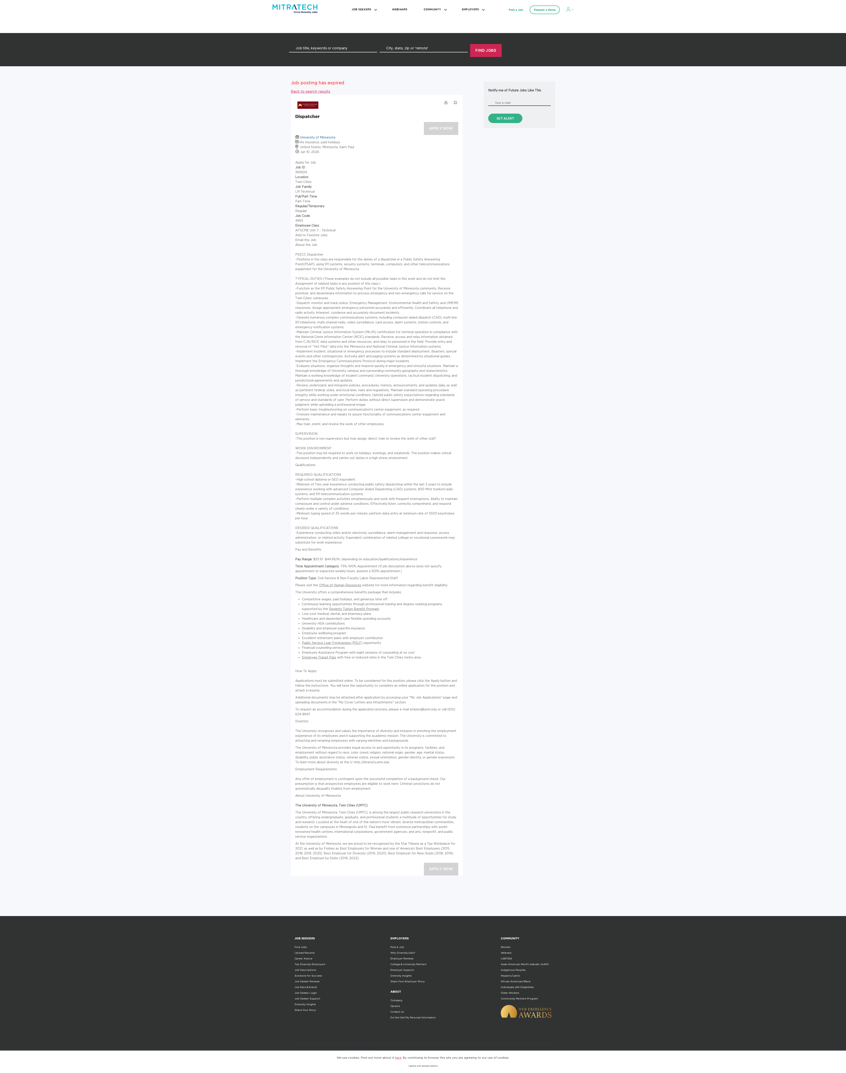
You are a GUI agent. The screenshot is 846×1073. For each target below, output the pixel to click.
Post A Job (397, 947)
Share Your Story (305, 1010)
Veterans (506, 952)
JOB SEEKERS (361, 9)
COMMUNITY (432, 9)
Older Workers (510, 993)
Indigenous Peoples (513, 970)
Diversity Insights (305, 1004)
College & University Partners (408, 964)
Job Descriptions (305, 970)
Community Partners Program (519, 998)
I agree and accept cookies (423, 1066)
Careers (395, 1006)
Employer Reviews (402, 958)
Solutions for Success (308, 975)
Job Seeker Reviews (307, 981)
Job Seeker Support (307, 998)
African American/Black (516, 981)
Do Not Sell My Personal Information (413, 1017)
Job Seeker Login (306, 993)
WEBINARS (399, 9)
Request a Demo (545, 9)
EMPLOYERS (470, 9)
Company (396, 1000)
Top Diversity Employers (310, 964)
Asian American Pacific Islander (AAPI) (525, 964)
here (398, 1057)
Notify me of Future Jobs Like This (514, 90)
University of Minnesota (317, 137)
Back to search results (310, 91)
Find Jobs (301, 947)
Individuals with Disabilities (517, 987)
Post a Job (516, 9)
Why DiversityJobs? (402, 952)
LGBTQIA (506, 958)
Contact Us (397, 1011)
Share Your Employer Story (407, 981)
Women (505, 947)
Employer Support (402, 970)
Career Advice (303, 958)
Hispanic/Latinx (510, 975)
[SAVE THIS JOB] (455, 102)
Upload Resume (305, 952)
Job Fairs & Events (306, 987)
